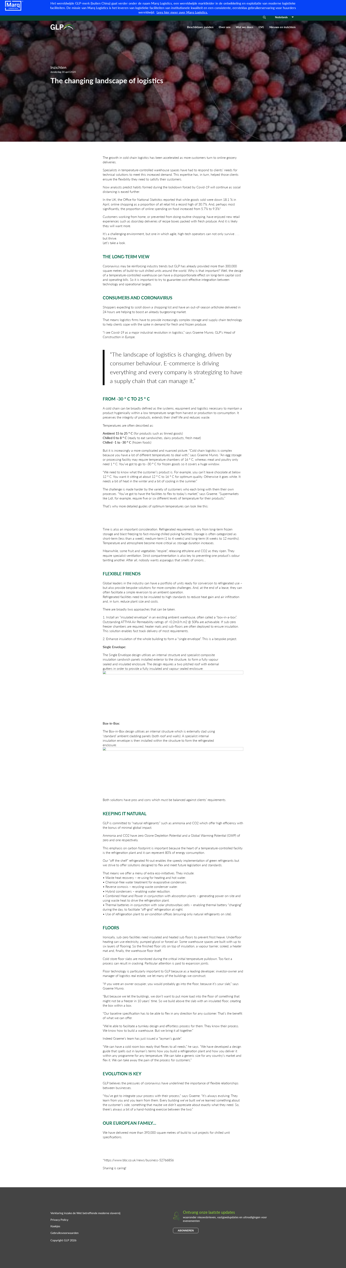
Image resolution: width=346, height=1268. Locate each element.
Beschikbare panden (200, 27)
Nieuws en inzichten (282, 27)
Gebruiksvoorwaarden (64, 1233)
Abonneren (186, 1230)
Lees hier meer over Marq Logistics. (182, 12)
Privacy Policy (59, 1220)
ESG (261, 27)
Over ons (224, 27)
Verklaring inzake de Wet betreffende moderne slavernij (85, 1213)
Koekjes (55, 1226)
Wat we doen (244, 27)
